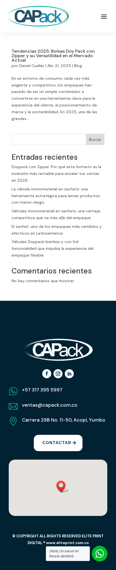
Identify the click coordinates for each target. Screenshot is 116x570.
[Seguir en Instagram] (58, 373)
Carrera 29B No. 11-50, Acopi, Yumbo (63, 420)
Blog (78, 65)
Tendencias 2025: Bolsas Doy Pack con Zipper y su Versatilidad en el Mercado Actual (53, 55)
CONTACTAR (56, 443)
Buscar (95, 139)
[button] (63, 486)
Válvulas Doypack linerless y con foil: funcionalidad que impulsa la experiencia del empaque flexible (52, 248)
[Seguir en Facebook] (46, 373)
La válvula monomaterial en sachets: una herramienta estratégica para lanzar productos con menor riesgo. (56, 195)
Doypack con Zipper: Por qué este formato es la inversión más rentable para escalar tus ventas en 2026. (56, 173)
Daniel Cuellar (31, 65)
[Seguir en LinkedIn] (69, 373)
